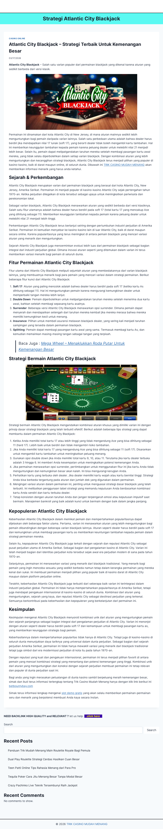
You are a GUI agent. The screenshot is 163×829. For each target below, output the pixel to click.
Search (8, 724)
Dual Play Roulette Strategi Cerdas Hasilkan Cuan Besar (44, 759)
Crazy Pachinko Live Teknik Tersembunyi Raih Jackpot (42, 785)
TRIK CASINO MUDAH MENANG (87, 824)
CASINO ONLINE (17, 38)
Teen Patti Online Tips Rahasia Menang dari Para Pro (42, 767)
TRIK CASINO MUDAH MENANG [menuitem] (124, 164)
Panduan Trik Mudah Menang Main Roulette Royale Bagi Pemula (49, 750)
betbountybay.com (21, 686)
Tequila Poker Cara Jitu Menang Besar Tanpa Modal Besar (45, 776)
